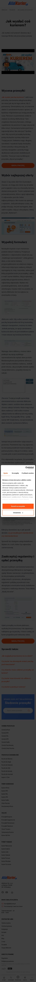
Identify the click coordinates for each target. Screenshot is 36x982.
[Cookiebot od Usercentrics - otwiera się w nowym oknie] (25, 467)
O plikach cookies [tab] (28, 473)
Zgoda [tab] (5, 473)
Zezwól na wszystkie (18, 506)
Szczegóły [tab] (15, 473)
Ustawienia (17, 512)
